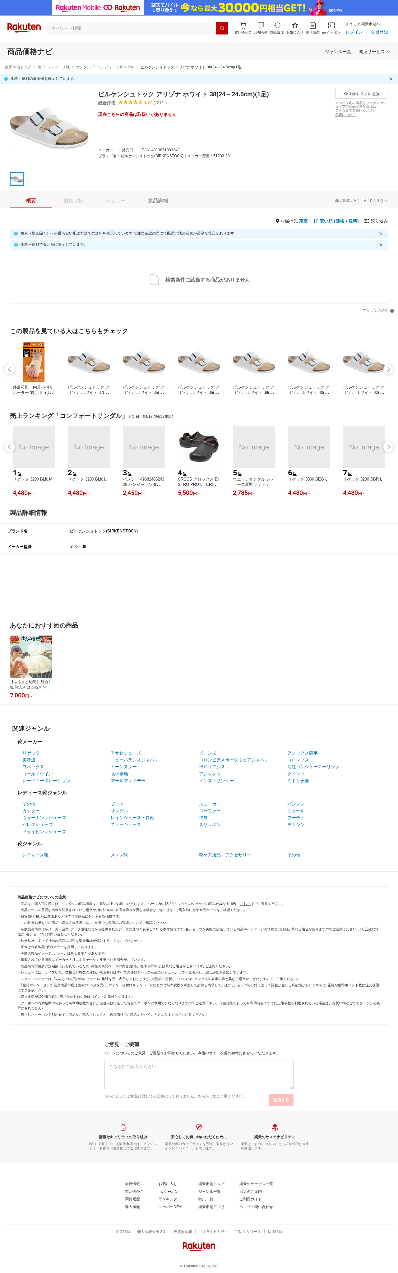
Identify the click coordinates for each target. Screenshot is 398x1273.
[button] (261, 28)
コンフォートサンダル (115, 67)
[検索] (222, 28)
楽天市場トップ (18, 67)
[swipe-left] (10, 369)
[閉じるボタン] (392, 79)
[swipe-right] (388, 369)
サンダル (83, 67)
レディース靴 (58, 67)
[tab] (31, 200)
